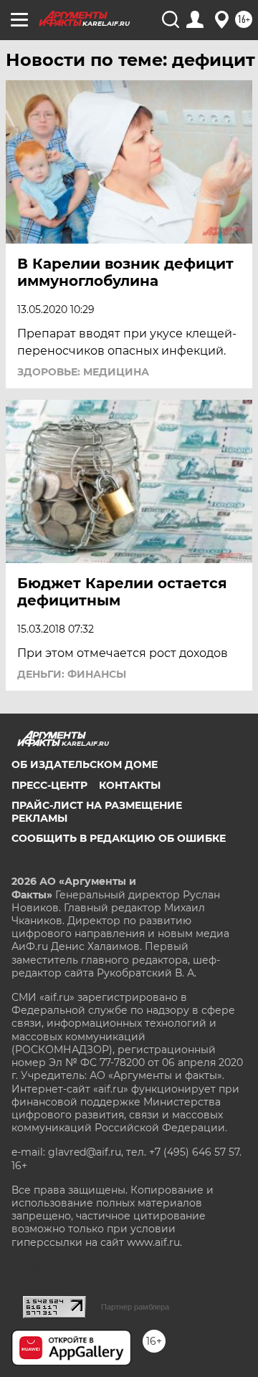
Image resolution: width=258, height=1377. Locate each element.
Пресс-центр (49, 785)
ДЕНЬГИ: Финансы (71, 674)
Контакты (130, 785)
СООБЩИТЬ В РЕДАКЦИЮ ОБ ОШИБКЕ (118, 838)
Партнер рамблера (135, 1306)
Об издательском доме (84, 764)
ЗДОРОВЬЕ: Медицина (83, 372)
